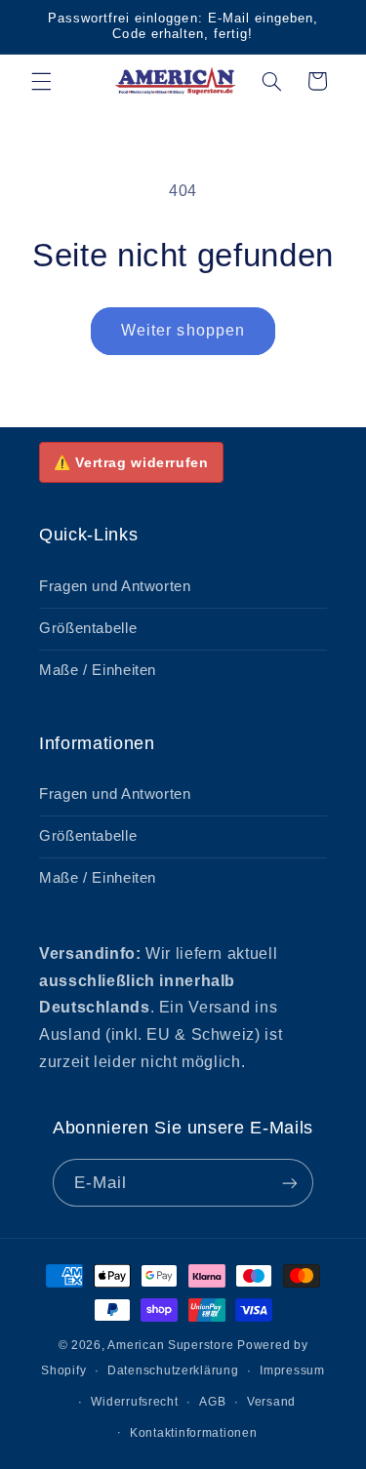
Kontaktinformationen (194, 1433)
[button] (41, 81)
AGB (212, 1402)
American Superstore (170, 1345)
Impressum (292, 1370)
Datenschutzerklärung (173, 1370)
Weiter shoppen (183, 330)
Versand (271, 1402)
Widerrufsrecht (134, 1402)
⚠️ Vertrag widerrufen (131, 462)
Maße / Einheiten (97, 670)
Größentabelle (88, 628)
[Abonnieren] (289, 1183)
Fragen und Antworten (115, 586)
